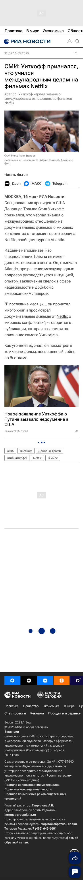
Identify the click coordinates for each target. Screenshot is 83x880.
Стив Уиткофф (17, 458)
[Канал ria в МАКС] (12, 680)
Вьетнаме (18, 357)
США (10, 451)
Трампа (40, 256)
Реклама (37, 713)
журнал (44, 239)
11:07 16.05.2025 (16, 53)
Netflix (62, 316)
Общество (31, 706)
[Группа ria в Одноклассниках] (61, 680)
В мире (53, 458)
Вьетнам (26, 451)
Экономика (51, 706)
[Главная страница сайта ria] (26, 41)
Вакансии (11, 731)
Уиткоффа (48, 334)
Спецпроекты (15, 713)
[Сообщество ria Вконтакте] (45, 680)
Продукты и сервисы (64, 713)
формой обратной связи (59, 824)
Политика (11, 706)
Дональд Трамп (49, 451)
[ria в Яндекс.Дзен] (29, 680)
